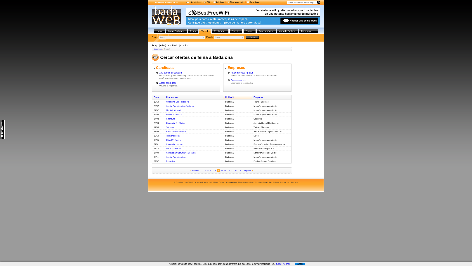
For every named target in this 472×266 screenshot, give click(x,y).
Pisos (193, 31)
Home (160, 31)
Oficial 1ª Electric (173, 140)
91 (241, 170)
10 (221, 170)
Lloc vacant (172, 97)
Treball (204, 31)
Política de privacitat (281, 182)
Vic (256, 182)
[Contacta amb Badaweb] (2, 138)
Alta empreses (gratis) (242, 72)
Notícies (236, 31)
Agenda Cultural (287, 31)
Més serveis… (308, 31)
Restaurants (220, 31)
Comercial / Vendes (174, 144)
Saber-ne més (283, 264)
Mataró (241, 182)
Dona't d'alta (196, 2)
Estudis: (210, 37)
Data (156, 97)
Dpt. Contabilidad (173, 148)
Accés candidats (167, 83)
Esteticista (170, 161)
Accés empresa (238, 80)
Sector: (155, 37)
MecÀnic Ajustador (174, 110)
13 (232, 170)
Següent (247, 170)
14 (236, 170)
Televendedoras (173, 136)
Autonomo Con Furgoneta (177, 102)
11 (225, 170)
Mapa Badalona (176, 31)
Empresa (258, 97)
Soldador (170, 127)
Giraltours (170, 119)
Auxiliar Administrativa (175, 157)
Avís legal (294, 182)
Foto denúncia (266, 31)
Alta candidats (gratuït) (170, 72)
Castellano (254, 2)
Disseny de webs (237, 2)
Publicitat (220, 2)
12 (229, 170)
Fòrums (249, 31)
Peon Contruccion (174, 114)
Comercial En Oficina (175, 123)
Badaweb (158, 49)
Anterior (195, 170)
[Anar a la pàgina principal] (166, 24)
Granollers (249, 182)
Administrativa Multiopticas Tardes (181, 153)
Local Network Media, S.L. (202, 182)
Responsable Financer (176, 131)
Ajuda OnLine (219, 182)
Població (229, 97)
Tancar (299, 264)
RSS (208, 2)
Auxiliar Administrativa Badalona (180, 106)
